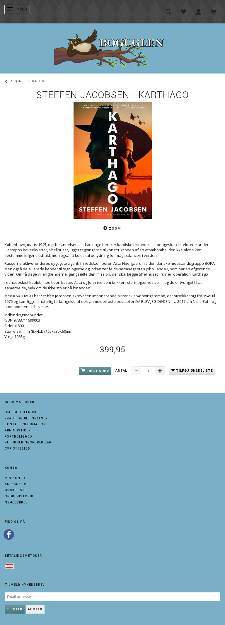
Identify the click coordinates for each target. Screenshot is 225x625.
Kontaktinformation (25, 424)
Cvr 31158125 (17, 448)
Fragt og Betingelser (26, 418)
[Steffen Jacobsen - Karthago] (112, 160)
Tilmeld (15, 609)
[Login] (198, 11)
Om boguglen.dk (21, 412)
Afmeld (35, 609)
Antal (122, 370)
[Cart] (213, 11)
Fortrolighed (18, 436)
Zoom (115, 228)
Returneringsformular (28, 442)
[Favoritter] (183, 11)
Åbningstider (18, 430)
